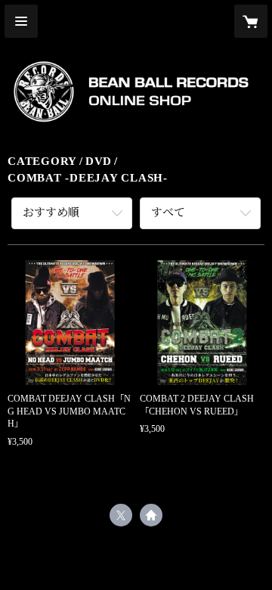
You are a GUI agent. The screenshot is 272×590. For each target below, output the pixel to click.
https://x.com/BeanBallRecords (121, 515)
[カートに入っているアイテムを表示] (250, 21)
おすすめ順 (51, 212)
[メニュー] (21, 21)
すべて (168, 212)
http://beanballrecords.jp (151, 515)
